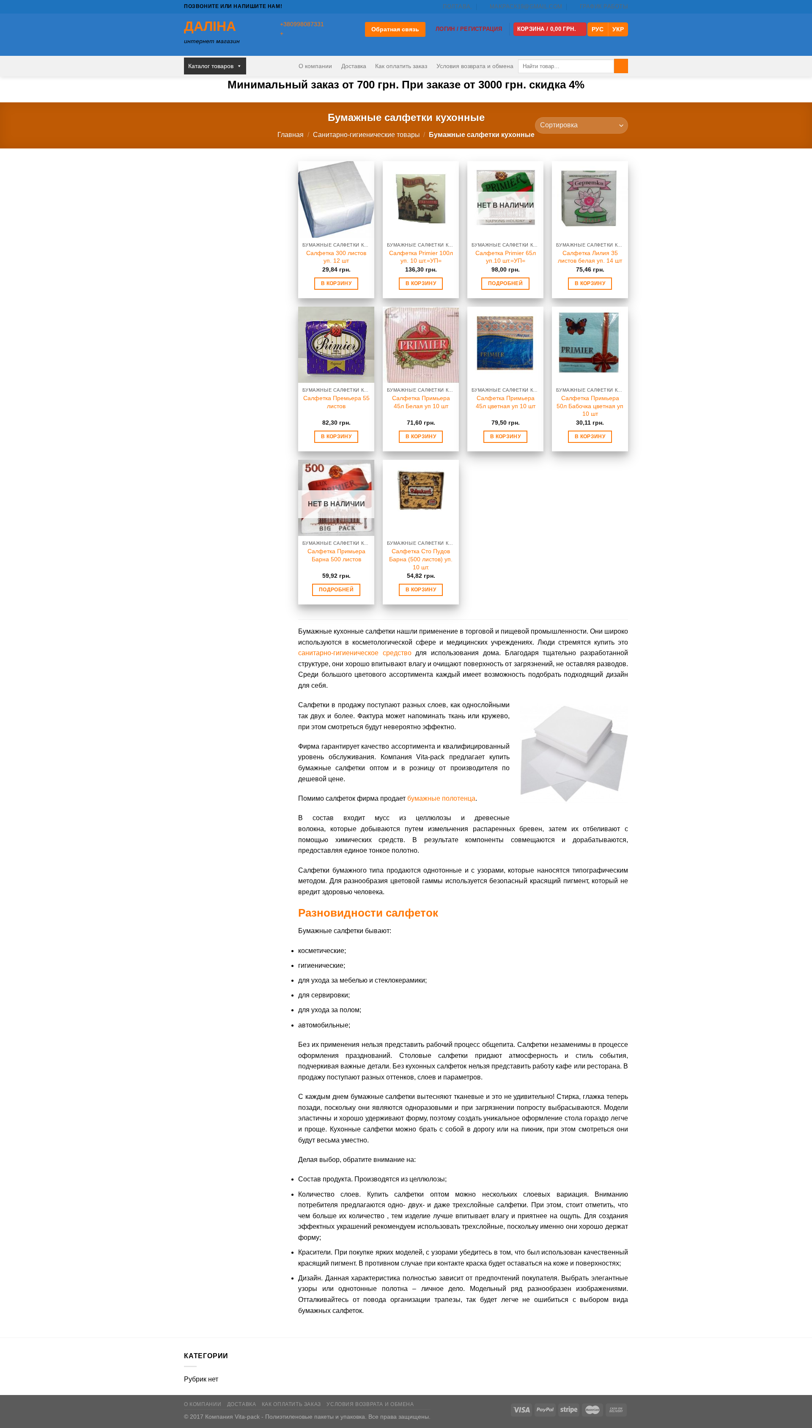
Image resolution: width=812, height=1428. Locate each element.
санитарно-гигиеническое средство (354, 652)
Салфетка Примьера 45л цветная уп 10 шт (505, 402)
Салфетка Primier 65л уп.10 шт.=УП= (505, 257)
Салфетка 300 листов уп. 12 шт (336, 257)
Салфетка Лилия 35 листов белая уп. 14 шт (590, 257)
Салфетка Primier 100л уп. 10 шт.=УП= (421, 257)
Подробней (505, 283)
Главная (290, 134)
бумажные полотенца (441, 798)
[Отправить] (621, 66)
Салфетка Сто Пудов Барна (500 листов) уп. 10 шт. (421, 559)
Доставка (353, 66)
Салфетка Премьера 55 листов (336, 402)
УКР (618, 29)
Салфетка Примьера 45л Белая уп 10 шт (421, 402)
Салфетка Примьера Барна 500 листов (336, 555)
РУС (598, 29)
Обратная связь (395, 29)
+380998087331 (302, 24)
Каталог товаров (210, 66)
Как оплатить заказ (401, 66)
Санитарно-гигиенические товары (366, 134)
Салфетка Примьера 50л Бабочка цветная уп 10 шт (590, 406)
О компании (315, 66)
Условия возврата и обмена (474, 66)
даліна (210, 26)
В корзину (336, 283)
